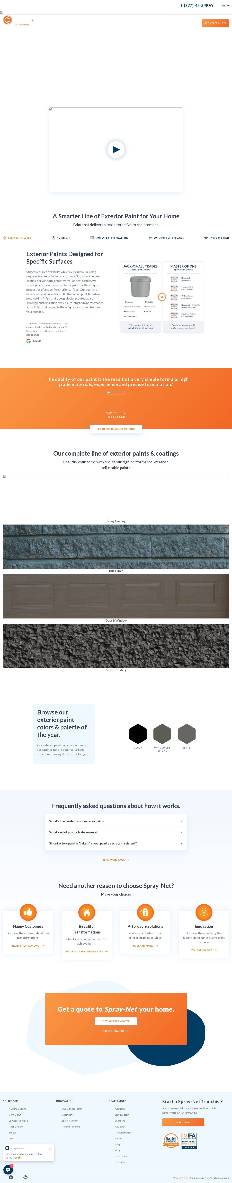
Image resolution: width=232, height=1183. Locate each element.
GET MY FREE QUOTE (116, 1021)
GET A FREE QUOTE (215, 23)
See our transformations (84, 951)
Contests (120, 1162)
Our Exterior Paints (72, 1108)
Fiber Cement (16, 1126)
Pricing (118, 1138)
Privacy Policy (180, 1177)
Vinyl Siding (15, 1114)
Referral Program (71, 1126)
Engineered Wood (18, 1120)
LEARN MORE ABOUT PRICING (116, 429)
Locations (189, 23)
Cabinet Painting (135, 23)
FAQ (117, 1150)
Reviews (119, 1126)
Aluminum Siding (17, 1108)
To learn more (143, 945)
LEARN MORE (183, 1122)
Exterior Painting (107, 23)
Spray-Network (70, 1120)
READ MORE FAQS (113, 859)
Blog (117, 1144)
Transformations (164, 23)
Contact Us (121, 1156)
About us (120, 1108)
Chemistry (67, 1114)
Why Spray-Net (79, 23)
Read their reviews (25, 945)
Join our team (122, 1114)
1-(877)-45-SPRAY (197, 5)
